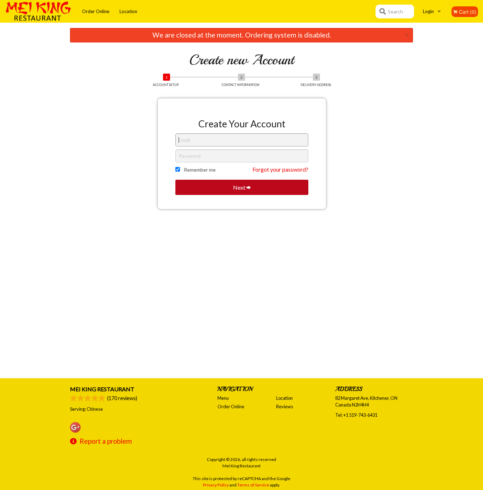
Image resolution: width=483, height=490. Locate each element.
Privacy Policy (216, 485)
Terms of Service (253, 485)
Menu (223, 398)
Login (428, 11)
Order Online (95, 11)
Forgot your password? (280, 169)
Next (239, 187)
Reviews (284, 406)
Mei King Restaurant (102, 389)
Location (128, 11)
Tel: (356, 415)
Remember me (200, 170)
